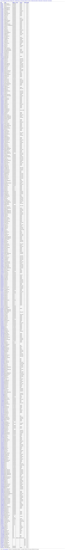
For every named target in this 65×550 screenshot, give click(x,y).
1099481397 (2, 537)
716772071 (2, 291)
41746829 (2, 20)
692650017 (2, 290)
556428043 (2, 542)
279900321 (2, 161)
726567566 (2, 295)
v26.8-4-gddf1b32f (5, 549)
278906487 (2, 138)
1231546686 (2, 394)
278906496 (2, 147)
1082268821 (2, 326)
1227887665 (2, 387)
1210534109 (2, 350)
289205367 (2, 169)
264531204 (2, 119)
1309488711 (2, 420)
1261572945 (2, 406)
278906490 (2, 142)
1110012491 (2, 338)
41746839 (2, 27)
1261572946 (2, 407)
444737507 (2, 235)
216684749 (2, 113)
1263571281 (2, 408)
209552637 (2, 87)
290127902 (2, 547)
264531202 (2, 117)
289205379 (2, 175)
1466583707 (2, 509)
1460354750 (2, 460)
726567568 (2, 297)
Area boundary (50, 0)
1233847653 (2, 396)
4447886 (2, 3)
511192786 (2, 270)
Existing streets (40, 0)
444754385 (2, 252)
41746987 (2, 44)
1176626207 (2, 344)
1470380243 (2, 515)
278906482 (2, 132)
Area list (1, 0)
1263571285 (2, 412)
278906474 (2, 124)
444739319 (2, 242)
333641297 (2, 223)
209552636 (2, 86)
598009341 (2, 276)
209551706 (2, 82)
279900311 (2, 150)
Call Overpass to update (23, 0)
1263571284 (2, 411)
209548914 (2, 63)
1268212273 (2, 413)
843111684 (2, 524)
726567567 (2, 296)
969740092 (2, 322)
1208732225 (2, 345)
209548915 (2, 64)
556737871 (2, 273)
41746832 (2, 22)
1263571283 (2, 530)
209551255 (2, 74)
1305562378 (2, 418)
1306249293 (2, 419)
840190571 (2, 310)
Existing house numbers (34, 0)
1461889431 (2, 466)
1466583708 (2, 510)
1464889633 (2, 505)
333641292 (2, 217)
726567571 (2, 301)
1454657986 (2, 437)
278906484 (2, 135)
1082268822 (2, 327)
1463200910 (2, 480)
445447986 (2, 255)
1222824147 (2, 364)
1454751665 (2, 439)
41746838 (2, 26)
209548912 (2, 62)
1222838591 (2, 368)
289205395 (2, 185)
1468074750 (2, 512)
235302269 (2, 114)
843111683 (2, 313)
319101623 (2, 203)
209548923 (2, 69)
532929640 (2, 271)
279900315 (2, 154)
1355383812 (2, 424)
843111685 (2, 314)
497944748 (2, 267)
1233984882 (2, 528)
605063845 (2, 282)
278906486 (2, 137)
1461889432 (2, 467)
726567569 (2, 298)
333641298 (2, 224)
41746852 (2, 40)
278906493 (2, 144)
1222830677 (2, 365)
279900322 (2, 162)
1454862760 (2, 444)
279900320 (2, 160)
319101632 (2, 206)
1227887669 (2, 388)
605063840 (2, 279)
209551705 (2, 81)
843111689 (2, 316)
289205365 (2, 168)
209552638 (2, 88)
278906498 (2, 149)
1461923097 (2, 468)
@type (28, 2)
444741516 (2, 246)
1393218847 (2, 426)
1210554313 (2, 351)
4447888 (2, 6)
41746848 (2, 37)
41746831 (2, 21)
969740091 (2, 321)
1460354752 (2, 461)
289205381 (2, 178)
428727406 (2, 233)
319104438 (2, 212)
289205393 (2, 184)
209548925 (2, 71)
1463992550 (2, 494)
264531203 (2, 118)
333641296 (2, 222)
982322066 (2, 325)
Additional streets (17, 0)
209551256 (2, 75)
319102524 (2, 210)
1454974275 (2, 451)
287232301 (2, 163)
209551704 (2, 80)
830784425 (2, 308)
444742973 (2, 248)
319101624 (2, 204)
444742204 (2, 247)
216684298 (2, 101)
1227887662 (2, 383)
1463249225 (2, 485)
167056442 (2, 516)
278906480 (2, 130)
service (17, 2)
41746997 (2, 51)
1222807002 (2, 358)
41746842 (2, 31)
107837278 (2, 57)
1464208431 (2, 500)
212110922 (2, 95)
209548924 (2, 70)
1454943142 (2, 445)
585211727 (2, 543)
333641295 (2, 221)
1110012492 (2, 339)
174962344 (2, 517)
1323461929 (2, 535)
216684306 (2, 111)
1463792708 (2, 487)
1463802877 (2, 488)
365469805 (2, 230)
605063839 (2, 278)
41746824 (2, 14)
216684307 (2, 112)
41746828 (2, 19)
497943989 (2, 266)
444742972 (2, 518)
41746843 (2, 32)
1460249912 (2, 456)
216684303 (2, 107)
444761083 (2, 253)
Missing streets (12, 0)
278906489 (2, 141)
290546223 (2, 186)
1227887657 (2, 380)
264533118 (2, 123)
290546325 (2, 193)
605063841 (2, 522)
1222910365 (2, 374)
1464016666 (2, 499)
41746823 (2, 13)
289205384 (2, 180)
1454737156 (2, 438)
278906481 (2, 131)
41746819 (2, 8)
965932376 (2, 319)
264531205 (2, 120)
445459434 (2, 264)
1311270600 (2, 423)
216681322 (2, 98)
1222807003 (2, 359)
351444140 (2, 227)
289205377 (2, 173)
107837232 (2, 56)
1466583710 (2, 511)
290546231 (2, 187)
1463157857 (2, 475)
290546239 (2, 190)
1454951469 (2, 449)
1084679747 (2, 331)
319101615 (2, 198)
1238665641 (2, 405)
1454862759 (2, 443)
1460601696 (2, 462)
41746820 (2, 9)
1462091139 (2, 472)
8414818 (2, 7)
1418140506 (2, 431)
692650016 (2, 289)
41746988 (2, 45)
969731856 (2, 320)
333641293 (2, 218)
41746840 (2, 28)
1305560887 (2, 417)
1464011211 (2, 497)
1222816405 (2, 362)
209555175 (2, 93)
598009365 (2, 277)
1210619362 (2, 353)
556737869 (2, 272)
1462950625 (2, 473)
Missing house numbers (6, 0)
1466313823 (2, 506)
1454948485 (2, 448)
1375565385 (2, 425)
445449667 (2, 258)
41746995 (2, 49)
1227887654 (2, 377)
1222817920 (2, 363)
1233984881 (2, 400)
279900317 (2, 156)
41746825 (2, 15)
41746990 (2, 46)
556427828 (2, 540)
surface (21, 2)
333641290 (2, 216)
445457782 (2, 259)
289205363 (2, 166)
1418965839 (2, 432)
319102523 (2, 209)
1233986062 (2, 401)
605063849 (2, 284)
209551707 (2, 83)
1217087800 (2, 356)
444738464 (2, 241)
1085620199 (2, 333)
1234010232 (2, 402)
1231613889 (2, 395)
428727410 (2, 234)
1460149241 (2, 455)
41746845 (2, 34)
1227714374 (2, 376)
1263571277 (2, 529)
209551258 (2, 76)
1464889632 (2, 504)
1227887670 (2, 389)
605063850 (2, 285)
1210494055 (2, 347)
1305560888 (2, 534)
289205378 (2, 174)
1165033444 (2, 340)
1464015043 (2, 498)
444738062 (2, 239)
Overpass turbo (45, 0)
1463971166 (2, 493)
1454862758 (2, 442)
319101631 (2, 205)
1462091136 (2, 469)
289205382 (2, 179)
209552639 (2, 89)
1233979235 (2, 399)
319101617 (2, 199)
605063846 (2, 283)
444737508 (2, 236)
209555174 (2, 92)
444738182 (2, 240)
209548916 (2, 65)
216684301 (2, 105)
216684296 (2, 100)
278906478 (2, 129)
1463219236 (2, 481)
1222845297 (2, 370)
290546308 (2, 191)
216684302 (2, 106)
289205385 (2, 181)
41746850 (2, 38)
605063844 (2, 523)
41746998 (2, 52)
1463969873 (2, 492)
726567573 (2, 303)
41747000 (2, 546)
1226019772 (2, 375)
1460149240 (2, 454)
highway (14, 2)
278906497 (2, 148)
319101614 (2, 197)
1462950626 (2, 474)
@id (1, 2)
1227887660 (2, 382)
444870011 (2, 254)
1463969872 (2, 491)
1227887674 (2, 393)
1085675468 (2, 334)
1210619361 (2, 352)
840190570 (2, 309)
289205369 (2, 172)
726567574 (2, 304)
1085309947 (2, 332)
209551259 (2, 77)
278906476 (2, 126)
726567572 (2, 302)
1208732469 (2, 346)
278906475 (2, 125)
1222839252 (2, 369)
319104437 (2, 211)
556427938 (2, 541)
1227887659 (2, 381)
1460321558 (2, 457)
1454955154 (2, 450)
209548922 (2, 68)
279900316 (2, 155)
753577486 (2, 307)
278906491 (2, 143)
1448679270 (2, 436)
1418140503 (2, 430)
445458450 (2, 261)
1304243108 (2, 414)
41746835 (2, 25)
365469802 (2, 228)
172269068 (2, 58)
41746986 (2, 43)
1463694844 (2, 486)
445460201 (2, 265)
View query (29, 0)
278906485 (2, 136)
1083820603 (2, 328)
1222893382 (2, 371)
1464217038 (2, 503)
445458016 (2, 260)
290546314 (2, 192)
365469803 (2, 229)
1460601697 (2, 463)
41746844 (2, 33)
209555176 (2, 94)
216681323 (2, 99)
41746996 (2, 50)
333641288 (2, 215)
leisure (25, 2)
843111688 (2, 315)
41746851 (2, 39)
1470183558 (2, 536)
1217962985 (2, 357)
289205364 (2, 167)
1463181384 (2, 479)
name (5, 2)
